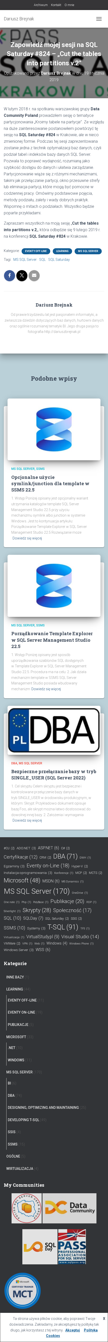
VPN (27, 943)
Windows (56, 943)
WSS (43, 949)
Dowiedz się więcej (27, 538)
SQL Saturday (59, 260)
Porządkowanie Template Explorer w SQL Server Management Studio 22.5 (52, 639)
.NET (11, 1048)
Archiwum (41, 5)
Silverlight (12, 911)
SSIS (76, 918)
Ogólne (13, 1156)
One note (12, 902)
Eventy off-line (36, 251)
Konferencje (63, 873)
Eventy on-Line (48, 866)
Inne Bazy (15, 977)
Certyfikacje (20, 857)
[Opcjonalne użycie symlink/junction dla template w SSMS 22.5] (54, 429)
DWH (85, 857)
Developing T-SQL (23, 1120)
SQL (42, 260)
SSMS (40, 469)
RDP (91, 902)
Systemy (36, 928)
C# (65, 848)
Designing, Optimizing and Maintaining (43, 1108)
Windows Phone (81, 943)
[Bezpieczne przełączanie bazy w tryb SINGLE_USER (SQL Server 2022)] (54, 730)
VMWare (12, 943)
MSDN (51, 881)
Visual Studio (80, 936)
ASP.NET (48, 848)
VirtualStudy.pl (42, 936)
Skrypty (37, 910)
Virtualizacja (14, 937)
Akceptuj (72, 1330)
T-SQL (62, 927)
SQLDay (33, 918)
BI (9, 1083)
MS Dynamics (73, 881)
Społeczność (72, 910)
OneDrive (80, 892)
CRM (45, 857)
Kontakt (56, 5)
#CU (9, 848)
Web (39, 943)
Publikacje (67, 901)
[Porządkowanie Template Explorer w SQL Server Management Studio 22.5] (54, 585)
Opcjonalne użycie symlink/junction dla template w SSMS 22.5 (50, 483)
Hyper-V (80, 866)
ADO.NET (26, 848)
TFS (85, 928)
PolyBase (40, 902)
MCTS (95, 873)
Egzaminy (14, 866)
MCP (81, 873)
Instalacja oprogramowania (28, 873)
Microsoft (22, 880)
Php (26, 902)
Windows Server (19, 950)
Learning (62, 251)
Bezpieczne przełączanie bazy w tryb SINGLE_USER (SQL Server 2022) (53, 774)
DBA (14, 763)
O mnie (69, 5)
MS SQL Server (88, 251)
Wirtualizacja (19, 1169)
